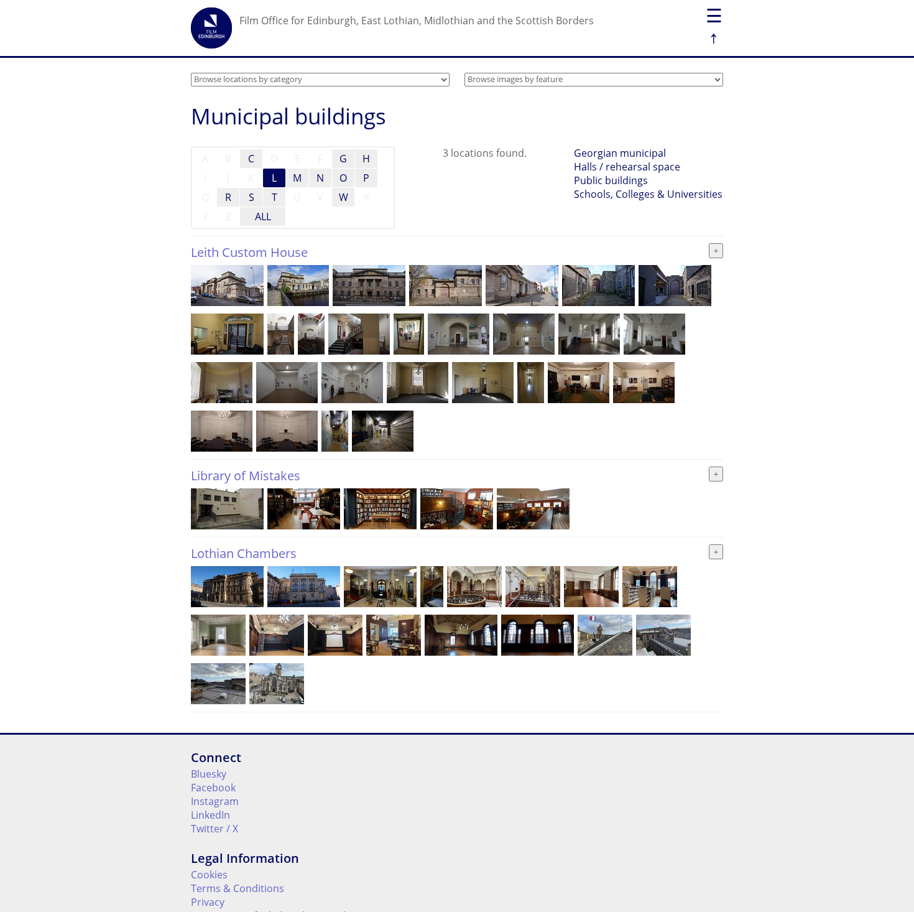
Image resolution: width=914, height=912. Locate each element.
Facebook (213, 787)
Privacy (207, 902)
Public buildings (611, 180)
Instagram (215, 801)
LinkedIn (210, 815)
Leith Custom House (249, 252)
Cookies (209, 875)
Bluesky (208, 774)
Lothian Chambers (244, 553)
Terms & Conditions (237, 888)
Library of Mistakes (245, 475)
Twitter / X (214, 828)
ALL (263, 216)
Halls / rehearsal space (627, 167)
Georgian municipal (620, 153)
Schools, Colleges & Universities (648, 194)
